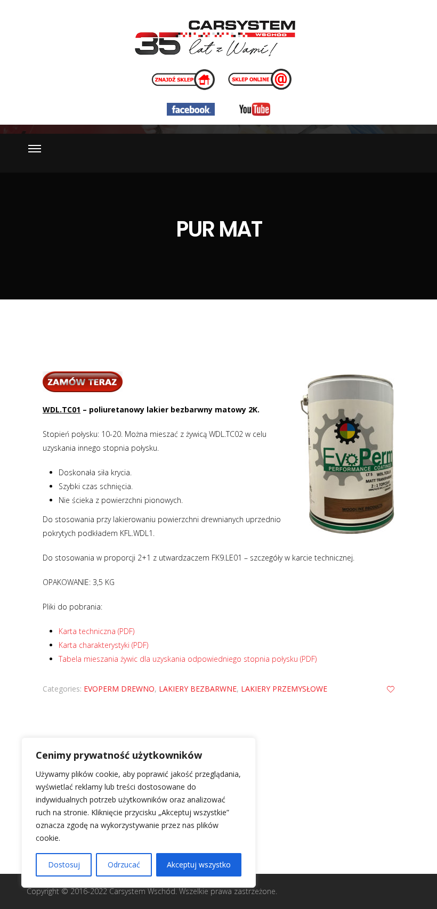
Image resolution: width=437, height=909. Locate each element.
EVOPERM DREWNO (119, 689)
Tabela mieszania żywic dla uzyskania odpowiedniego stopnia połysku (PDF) (188, 659)
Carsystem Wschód (142, 891)
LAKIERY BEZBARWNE (198, 689)
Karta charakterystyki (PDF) (103, 645)
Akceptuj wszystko (199, 864)
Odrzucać (124, 864)
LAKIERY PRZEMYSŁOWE (284, 689)
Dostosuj (64, 864)
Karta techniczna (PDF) (96, 631)
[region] (138, 812)
